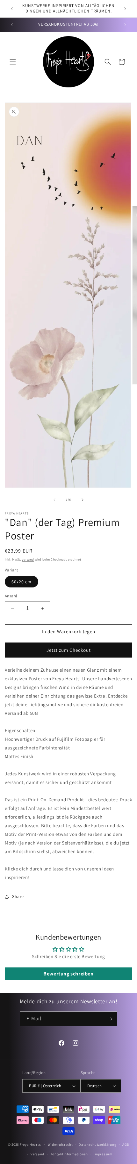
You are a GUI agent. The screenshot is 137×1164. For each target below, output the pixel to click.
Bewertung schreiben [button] (68, 973)
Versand (28, 559)
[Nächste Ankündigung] (125, 9)
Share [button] (18, 896)
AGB (125, 1144)
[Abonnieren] (110, 1018)
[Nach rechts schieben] (83, 500)
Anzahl (11, 596)
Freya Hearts (30, 1144)
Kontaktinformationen (69, 1154)
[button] (13, 62)
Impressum (103, 1154)
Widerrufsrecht (60, 1144)
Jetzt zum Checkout (69, 650)
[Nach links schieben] (54, 500)
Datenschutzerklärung (97, 1144)
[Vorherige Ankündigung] (12, 9)
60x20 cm (21, 582)
